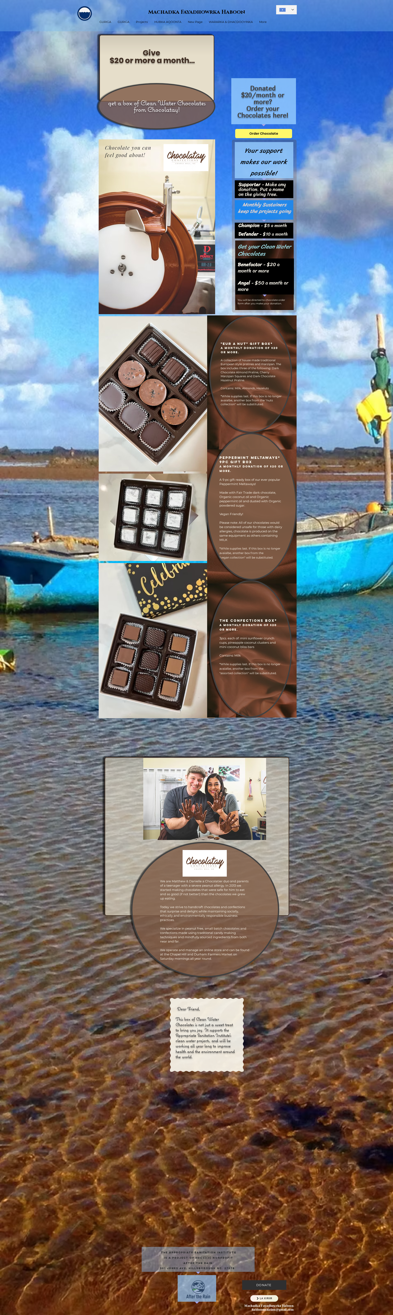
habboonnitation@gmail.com (273, 1309)
